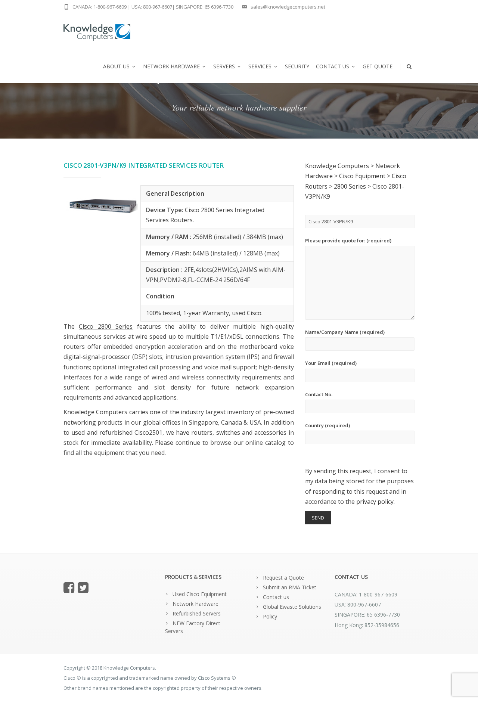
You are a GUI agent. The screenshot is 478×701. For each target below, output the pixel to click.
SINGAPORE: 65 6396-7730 (204, 6)
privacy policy (375, 501)
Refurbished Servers (197, 613)
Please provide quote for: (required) (348, 240)
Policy (270, 616)
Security (297, 66)
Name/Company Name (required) (345, 332)
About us (116, 66)
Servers (224, 66)
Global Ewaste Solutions (292, 606)
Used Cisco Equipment (200, 594)
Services (259, 66)
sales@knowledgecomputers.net (288, 6)
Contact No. (318, 394)
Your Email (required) (331, 363)
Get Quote (377, 66)
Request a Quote (283, 577)
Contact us (332, 66)
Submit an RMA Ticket (289, 587)
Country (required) (327, 425)
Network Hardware (171, 66)
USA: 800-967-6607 (151, 6)
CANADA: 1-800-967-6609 (99, 6)
